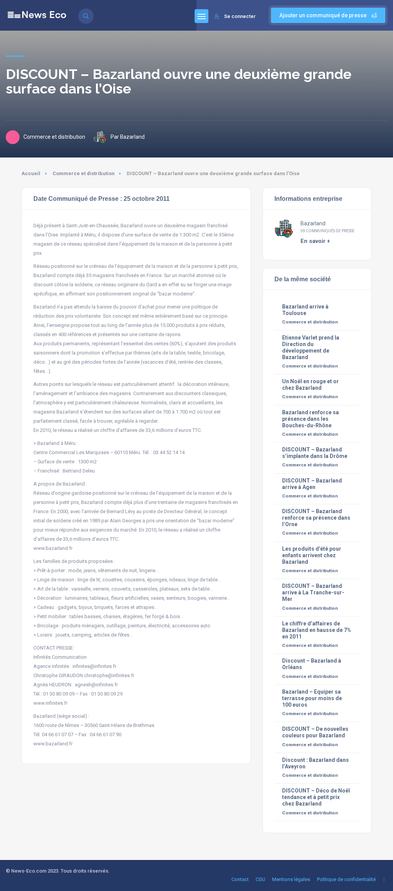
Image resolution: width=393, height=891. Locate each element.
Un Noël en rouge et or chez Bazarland (310, 384)
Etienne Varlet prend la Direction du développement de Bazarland (310, 347)
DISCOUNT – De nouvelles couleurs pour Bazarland (315, 732)
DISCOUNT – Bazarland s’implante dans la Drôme (314, 452)
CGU (260, 879)
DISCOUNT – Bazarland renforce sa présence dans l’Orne (316, 517)
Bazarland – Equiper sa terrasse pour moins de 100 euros (312, 698)
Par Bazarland (128, 137)
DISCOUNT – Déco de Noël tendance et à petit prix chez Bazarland (316, 797)
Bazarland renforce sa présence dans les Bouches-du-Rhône (310, 418)
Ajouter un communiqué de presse (323, 15)
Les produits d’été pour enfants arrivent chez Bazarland (311, 555)
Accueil (30, 173)
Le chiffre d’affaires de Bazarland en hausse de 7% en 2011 (316, 630)
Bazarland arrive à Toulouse (305, 310)
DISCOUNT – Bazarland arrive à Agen (312, 483)
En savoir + (315, 241)
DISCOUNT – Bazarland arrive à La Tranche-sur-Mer (313, 592)
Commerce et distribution (83, 173)
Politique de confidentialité (346, 879)
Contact (240, 879)
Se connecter (240, 16)
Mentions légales (291, 879)
